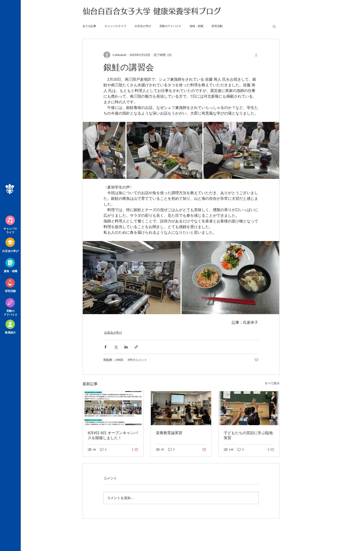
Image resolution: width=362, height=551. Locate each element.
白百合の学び (143, 26)
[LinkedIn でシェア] (126, 347)
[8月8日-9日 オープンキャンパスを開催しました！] (113, 408)
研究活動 (217, 26)
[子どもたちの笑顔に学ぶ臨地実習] (249, 408)
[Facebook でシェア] (105, 347)
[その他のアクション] (256, 54)
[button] (274, 26)
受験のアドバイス (170, 26)
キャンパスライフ (115, 26)
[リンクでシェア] (136, 347)
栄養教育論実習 (169, 433)
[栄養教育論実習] (181, 408)
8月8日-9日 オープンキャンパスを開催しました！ (113, 435)
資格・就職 (196, 26)
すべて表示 (272, 383)
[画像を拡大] (104, 150)
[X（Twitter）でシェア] (116, 347)
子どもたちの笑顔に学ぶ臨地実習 (248, 435)
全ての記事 (89, 26)
